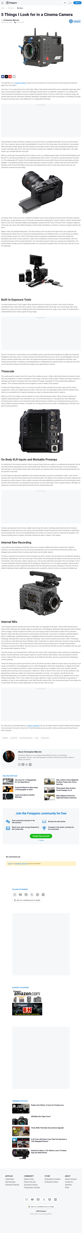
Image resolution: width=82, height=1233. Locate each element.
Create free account (41, 836)
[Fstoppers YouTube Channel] (20, 894)
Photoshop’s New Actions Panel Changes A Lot (66, 789)
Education (11, 8)
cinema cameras (33, 725)
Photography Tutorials (52, 1179)
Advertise (68, 1184)
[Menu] (2, 3)
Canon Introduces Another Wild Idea (25, 796)
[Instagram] (19, 764)
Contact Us (69, 1182)
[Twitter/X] (26, 764)
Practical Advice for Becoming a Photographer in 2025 (26, 788)
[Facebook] (23, 764)
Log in (42, 840)
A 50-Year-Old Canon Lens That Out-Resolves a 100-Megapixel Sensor (49, 1140)
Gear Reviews (10, 1182)
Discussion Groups (31, 1184)
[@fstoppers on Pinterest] (37, 894)
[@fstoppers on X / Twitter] (31, 894)
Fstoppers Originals (26, 738)
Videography (45, 738)
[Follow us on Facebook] (26, 894)
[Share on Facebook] (2, 76)
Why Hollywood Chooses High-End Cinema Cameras (66, 796)
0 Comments (20, 22)
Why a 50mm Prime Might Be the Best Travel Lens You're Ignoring (67, 782)
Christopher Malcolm (11, 20)
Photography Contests (32, 1187)
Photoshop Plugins (51, 1182)
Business (20, 8)
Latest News (9, 1179)
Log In (70, 3)
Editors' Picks (29, 1179)
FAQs (67, 1187)
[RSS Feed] (43, 894)
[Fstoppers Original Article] (75, 21)
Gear (36, 738)
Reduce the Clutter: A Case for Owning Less (47, 1105)
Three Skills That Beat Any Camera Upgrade (47, 1128)
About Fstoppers (71, 1179)
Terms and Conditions (45, 1214)
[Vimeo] (30, 764)
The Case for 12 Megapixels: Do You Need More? (25, 781)
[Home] (11, 3)
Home (3, 8)
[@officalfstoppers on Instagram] (14, 894)
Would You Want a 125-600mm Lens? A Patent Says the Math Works (48, 1151)
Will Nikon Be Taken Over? (41, 1116)
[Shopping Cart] (65, 3)
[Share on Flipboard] (10, 76)
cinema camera (20, 83)
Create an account (21, 863)
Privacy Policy (34, 1214)
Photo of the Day (30, 1182)
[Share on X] (6, 76)
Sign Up (77, 3)
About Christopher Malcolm (30, 751)
